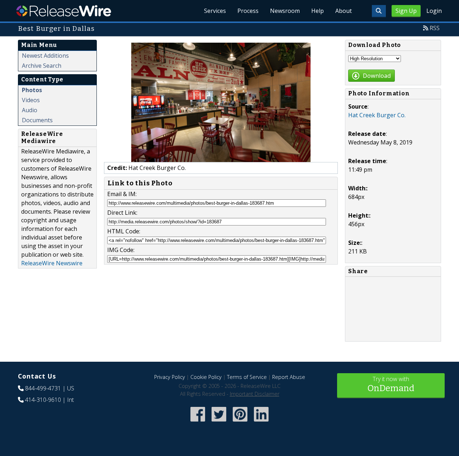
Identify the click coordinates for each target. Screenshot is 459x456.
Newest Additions (45, 56)
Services (215, 11)
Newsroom (285, 11)
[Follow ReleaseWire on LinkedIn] (261, 422)
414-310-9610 (43, 400)
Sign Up (406, 11)
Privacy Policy (169, 377)
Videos (31, 100)
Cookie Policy (206, 377)
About (343, 11)
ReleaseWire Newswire (51, 263)
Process (248, 11)
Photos (32, 90)
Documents (37, 120)
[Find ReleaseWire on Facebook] (198, 422)
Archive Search (41, 66)
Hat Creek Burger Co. (377, 115)
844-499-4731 (43, 388)
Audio (29, 110)
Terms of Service (247, 377)
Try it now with (391, 384)
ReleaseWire (63, 11)
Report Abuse (288, 377)
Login (434, 11)
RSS (435, 28)
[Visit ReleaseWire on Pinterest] (240, 422)
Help (317, 11)
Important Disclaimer (254, 393)
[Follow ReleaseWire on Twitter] (219, 422)
